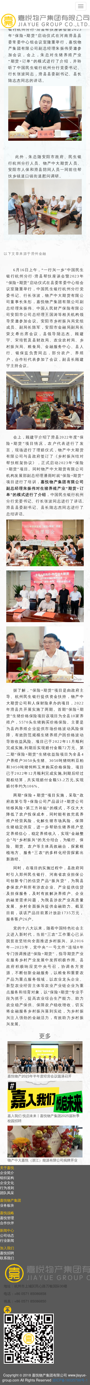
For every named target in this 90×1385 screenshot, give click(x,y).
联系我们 (7, 1257)
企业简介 (7, 1172)
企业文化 (7, 1182)
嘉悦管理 (7, 1217)
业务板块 (7, 1205)
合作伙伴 (7, 1222)
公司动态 (7, 1235)
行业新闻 (7, 1240)
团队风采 (7, 1192)
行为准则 (7, 1187)
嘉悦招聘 (7, 1252)
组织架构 (7, 1177)
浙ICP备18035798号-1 (70, 1379)
